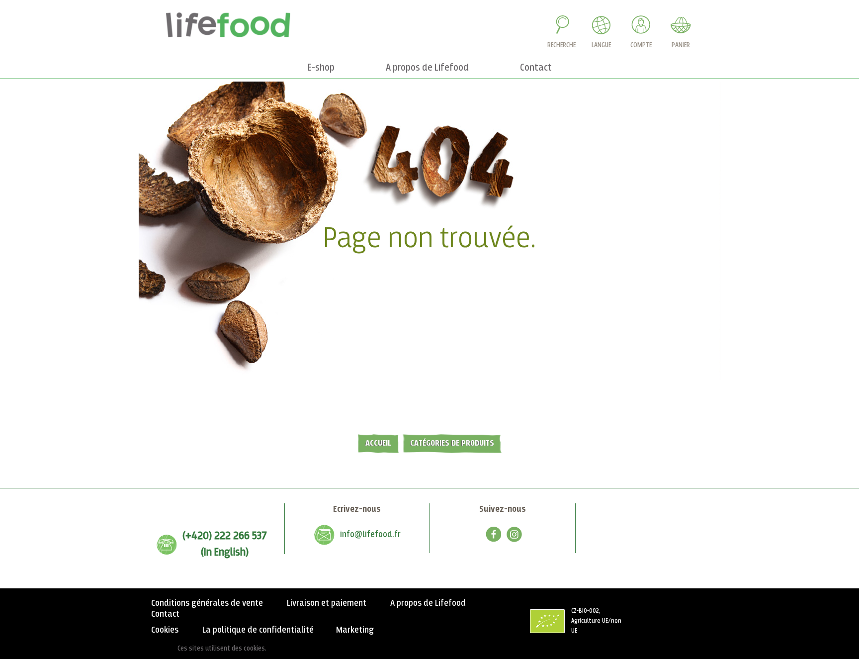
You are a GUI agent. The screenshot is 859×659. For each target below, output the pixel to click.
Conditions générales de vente (207, 603)
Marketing (355, 630)
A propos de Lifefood (428, 603)
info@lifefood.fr (370, 534)
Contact (165, 614)
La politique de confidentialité (258, 630)
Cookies (164, 630)
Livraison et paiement (326, 603)
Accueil (378, 443)
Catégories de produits (452, 443)
